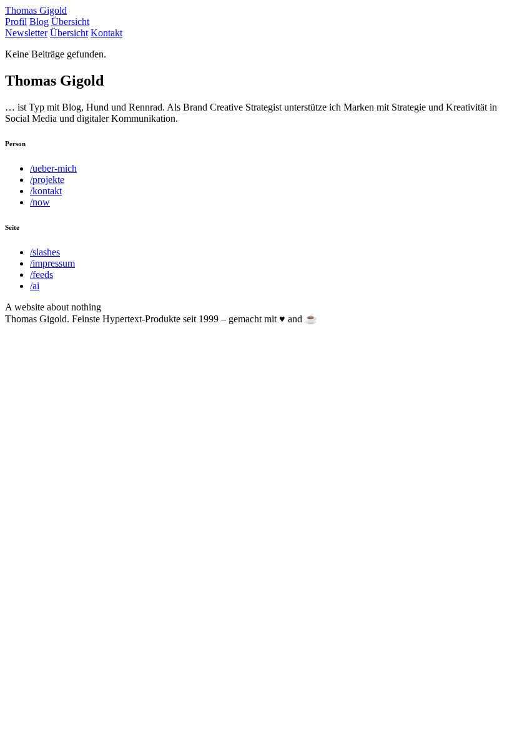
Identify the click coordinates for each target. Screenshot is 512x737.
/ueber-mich (53, 168)
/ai (34, 285)
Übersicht (70, 21)
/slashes (45, 252)
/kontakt (46, 190)
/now (40, 202)
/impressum (52, 263)
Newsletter (26, 32)
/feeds (41, 274)
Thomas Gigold (36, 10)
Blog (39, 21)
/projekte (47, 179)
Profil (16, 21)
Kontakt (106, 32)
